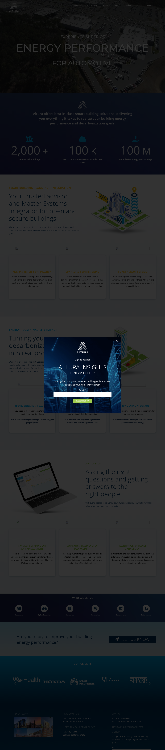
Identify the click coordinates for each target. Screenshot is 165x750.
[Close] (117, 341)
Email (82, 390)
